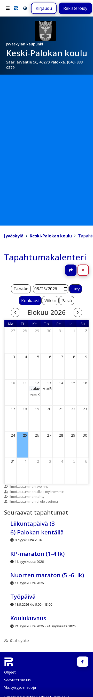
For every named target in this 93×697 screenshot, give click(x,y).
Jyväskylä (14, 236)
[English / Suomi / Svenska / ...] (24, 8)
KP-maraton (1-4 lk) (37, 554)
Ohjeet (10, 672)
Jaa (70, 270)
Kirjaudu (44, 8)
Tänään (20, 289)
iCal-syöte (19, 640)
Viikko (50, 300)
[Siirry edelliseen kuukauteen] (15, 312)
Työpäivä (23, 597)
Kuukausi (30, 300)
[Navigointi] (7, 8)
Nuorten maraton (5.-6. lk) (47, 575)
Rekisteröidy (75, 8)
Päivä (66, 300)
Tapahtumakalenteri (45, 257)
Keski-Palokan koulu (51, 236)
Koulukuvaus (28, 618)
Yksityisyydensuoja (20, 687)
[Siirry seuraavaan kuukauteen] (78, 312)
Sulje (87, 270)
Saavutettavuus (17, 679)
